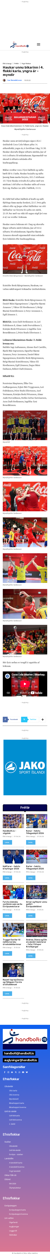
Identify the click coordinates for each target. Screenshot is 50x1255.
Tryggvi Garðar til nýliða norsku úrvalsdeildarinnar (12, 942)
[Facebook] (5, 1072)
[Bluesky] (27, 1072)
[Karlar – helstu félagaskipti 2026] (36, 857)
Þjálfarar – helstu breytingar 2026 (11, 867)
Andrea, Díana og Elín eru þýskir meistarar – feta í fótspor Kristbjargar (36, 943)
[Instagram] (8, 1072)
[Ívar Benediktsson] (5, 80)
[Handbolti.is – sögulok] (13, 821)
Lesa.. (7, 842)
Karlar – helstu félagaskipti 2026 (35, 867)
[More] (43, 719)
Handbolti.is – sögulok (9, 832)
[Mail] (12, 1072)
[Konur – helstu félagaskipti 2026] (36, 821)
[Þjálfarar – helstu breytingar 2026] (13, 857)
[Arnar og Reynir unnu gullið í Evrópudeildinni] (36, 892)
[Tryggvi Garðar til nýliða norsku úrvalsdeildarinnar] (13, 930)
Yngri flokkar (26, 63)
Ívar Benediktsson (15, 80)
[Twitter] (16, 1072)
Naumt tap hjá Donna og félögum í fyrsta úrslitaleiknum (13, 982)
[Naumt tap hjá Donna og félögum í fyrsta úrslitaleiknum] (13, 970)
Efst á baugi (7, 63)
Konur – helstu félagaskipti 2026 (35, 832)
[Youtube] (23, 1072)
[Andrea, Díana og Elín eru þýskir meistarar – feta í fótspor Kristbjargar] (36, 930)
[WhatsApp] (19, 1072)
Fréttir (16, 63)
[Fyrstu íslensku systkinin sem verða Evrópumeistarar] (13, 892)
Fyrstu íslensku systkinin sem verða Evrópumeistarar (12, 904)
